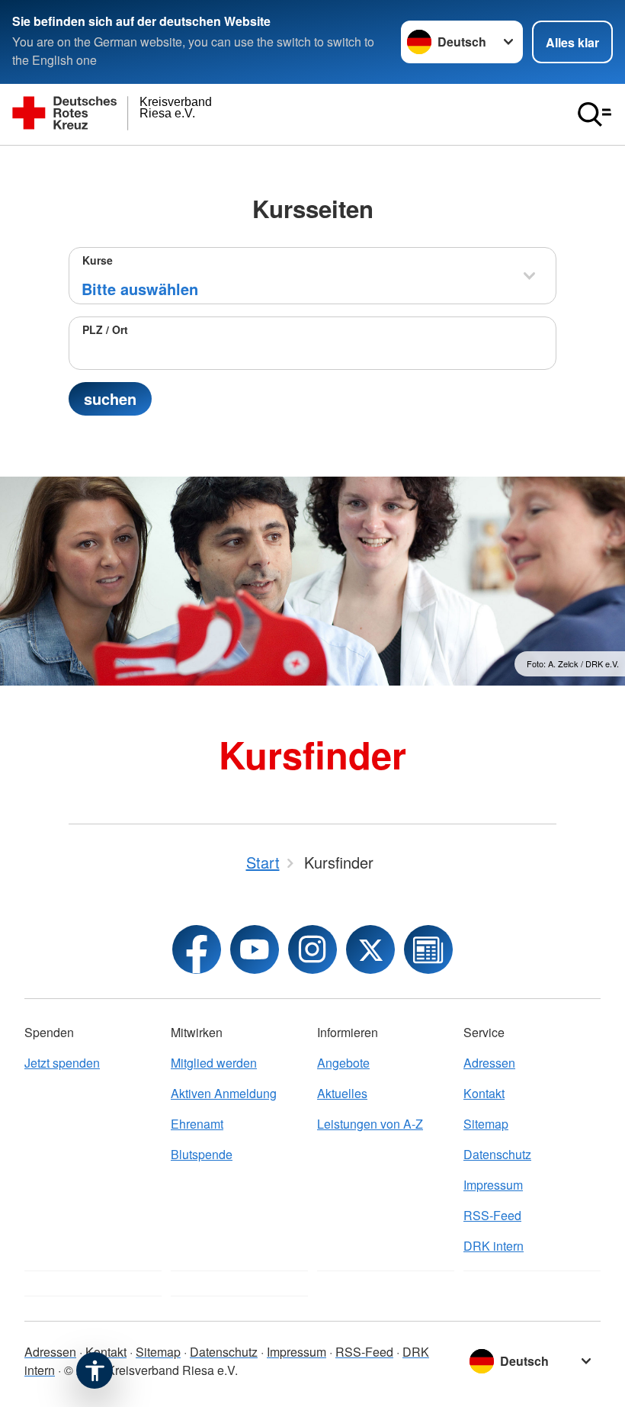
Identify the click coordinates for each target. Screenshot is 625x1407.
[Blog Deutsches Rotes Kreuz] (428, 949)
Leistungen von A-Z (370, 1123)
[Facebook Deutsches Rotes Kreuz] (196, 949)
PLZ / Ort (105, 329)
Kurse (97, 260)
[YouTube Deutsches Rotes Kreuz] (254, 949)
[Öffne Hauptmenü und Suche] (594, 114)
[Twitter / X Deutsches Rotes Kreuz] (370, 949)
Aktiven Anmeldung (224, 1093)
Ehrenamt (197, 1123)
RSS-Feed (492, 1215)
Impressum (493, 1184)
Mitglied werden (214, 1062)
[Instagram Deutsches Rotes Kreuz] (312, 949)
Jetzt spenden (62, 1062)
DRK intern (493, 1245)
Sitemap (485, 1123)
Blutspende (201, 1154)
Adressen (489, 1062)
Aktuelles (342, 1093)
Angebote (343, 1062)
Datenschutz (497, 1154)
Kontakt (484, 1093)
